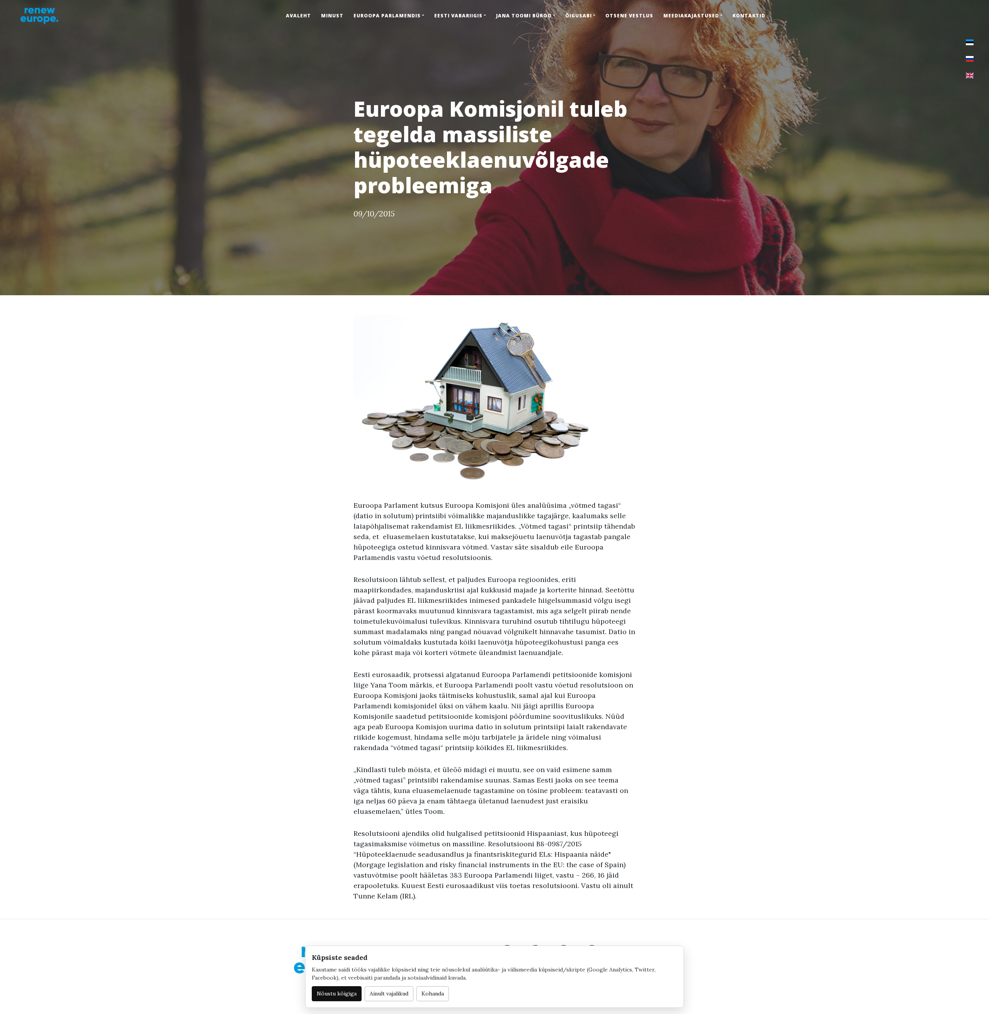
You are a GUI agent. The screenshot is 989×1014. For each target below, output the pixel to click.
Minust (332, 15)
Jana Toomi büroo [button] (524, 15)
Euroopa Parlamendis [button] (387, 15)
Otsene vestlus (629, 15)
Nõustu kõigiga (337, 993)
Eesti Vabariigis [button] (458, 15)
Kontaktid (748, 15)
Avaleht (298, 15)
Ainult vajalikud (389, 993)
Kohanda (432, 993)
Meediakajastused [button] (691, 15)
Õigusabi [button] (578, 15)
